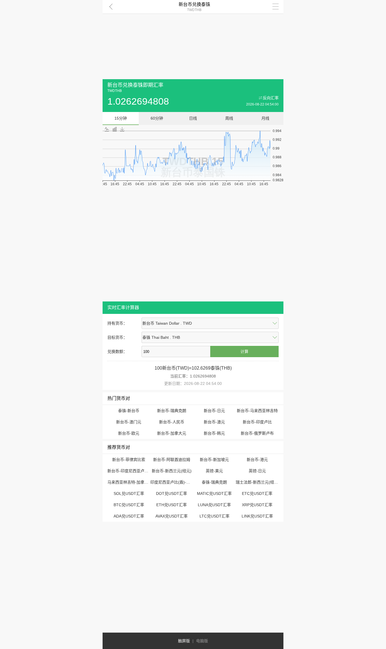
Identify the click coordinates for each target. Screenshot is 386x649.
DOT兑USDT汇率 (171, 493)
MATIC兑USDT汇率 (214, 493)
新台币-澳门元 (128, 422)
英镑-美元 (214, 471)
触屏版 (184, 641)
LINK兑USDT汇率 (257, 516)
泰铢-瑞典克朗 (214, 482)
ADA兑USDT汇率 (129, 516)
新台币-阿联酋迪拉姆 (171, 459)
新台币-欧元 (128, 433)
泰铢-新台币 (128, 410)
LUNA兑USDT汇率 (214, 505)
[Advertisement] (193, 39)
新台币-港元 (257, 459)
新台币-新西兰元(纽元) (172, 471)
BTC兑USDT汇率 (129, 505)
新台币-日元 (214, 410)
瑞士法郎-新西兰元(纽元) (257, 482)
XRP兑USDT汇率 (257, 505)
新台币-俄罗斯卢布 (257, 433)
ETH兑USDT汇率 (171, 505)
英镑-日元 (257, 471)
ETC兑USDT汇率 (257, 493)
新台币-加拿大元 (171, 433)
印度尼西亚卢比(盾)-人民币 (174, 482)
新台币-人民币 (171, 422)
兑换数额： (117, 351)
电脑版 (202, 641)
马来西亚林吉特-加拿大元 (129, 482)
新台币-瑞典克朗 (171, 410)
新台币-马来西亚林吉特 (257, 410)
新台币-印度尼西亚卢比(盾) (131, 471)
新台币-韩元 (214, 433)
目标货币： (117, 337)
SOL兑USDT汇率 (129, 493)
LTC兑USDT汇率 (214, 516)
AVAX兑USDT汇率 (171, 516)
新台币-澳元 (214, 422)
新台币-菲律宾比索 (128, 459)
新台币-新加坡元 (214, 459)
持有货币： (117, 323)
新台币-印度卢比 (257, 422)
